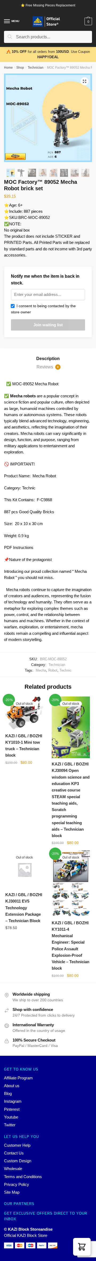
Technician (35, 67)
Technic (65, 670)
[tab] (48, 358)
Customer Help (17, 1145)
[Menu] (7, 21)
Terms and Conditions (23, 1176)
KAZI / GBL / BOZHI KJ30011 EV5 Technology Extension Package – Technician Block (23, 907)
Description (48, 358)
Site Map (11, 1192)
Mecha (41, 670)
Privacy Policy (16, 1184)
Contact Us (14, 1153)
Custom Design (17, 1161)
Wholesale (13, 1168)
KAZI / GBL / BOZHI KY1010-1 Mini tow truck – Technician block (23, 746)
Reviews (48, 367)
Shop (20, 67)
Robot (52, 670)
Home (8, 67)
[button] (82, 1247)
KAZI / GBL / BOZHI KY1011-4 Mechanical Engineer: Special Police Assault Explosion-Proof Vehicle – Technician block (70, 946)
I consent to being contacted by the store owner (43, 309)
